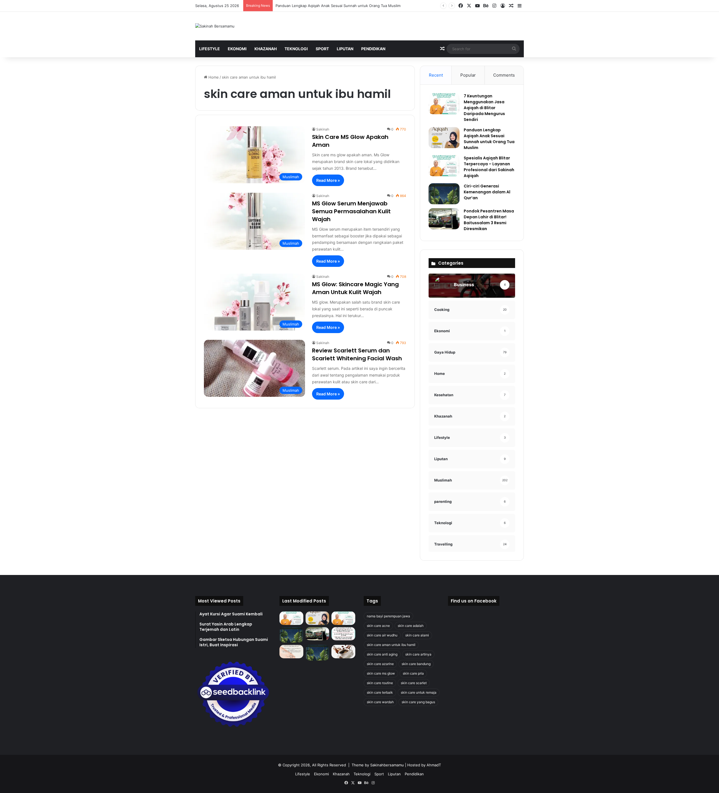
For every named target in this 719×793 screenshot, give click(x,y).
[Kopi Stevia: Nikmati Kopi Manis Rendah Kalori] (343, 651)
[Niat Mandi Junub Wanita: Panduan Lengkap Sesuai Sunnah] (317, 652)
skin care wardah (380, 702)
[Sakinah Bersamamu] (215, 26)
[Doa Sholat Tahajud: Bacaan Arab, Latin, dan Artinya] (343, 634)
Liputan (345, 48)
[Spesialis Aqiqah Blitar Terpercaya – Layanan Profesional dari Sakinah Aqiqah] (444, 165)
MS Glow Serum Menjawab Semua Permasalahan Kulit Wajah (351, 211)
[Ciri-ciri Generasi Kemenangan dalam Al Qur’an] (444, 193)
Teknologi (296, 48)
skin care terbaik (380, 692)
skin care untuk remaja (418, 692)
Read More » (328, 180)
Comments (504, 75)
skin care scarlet (414, 683)
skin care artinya (418, 654)
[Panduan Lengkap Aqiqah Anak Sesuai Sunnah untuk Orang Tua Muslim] (444, 137)
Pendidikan (373, 48)
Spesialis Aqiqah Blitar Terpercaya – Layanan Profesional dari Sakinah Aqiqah (489, 166)
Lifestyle (209, 48)
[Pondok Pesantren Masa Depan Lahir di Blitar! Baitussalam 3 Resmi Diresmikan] (444, 218)
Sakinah (322, 129)
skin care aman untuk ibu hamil (391, 645)
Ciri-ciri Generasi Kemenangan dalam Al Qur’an (487, 192)
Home (213, 77)
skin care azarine (380, 664)
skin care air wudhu (382, 635)
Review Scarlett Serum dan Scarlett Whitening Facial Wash (357, 354)
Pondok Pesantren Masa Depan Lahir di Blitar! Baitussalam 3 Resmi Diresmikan (489, 220)
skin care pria (413, 673)
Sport (322, 48)
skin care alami (417, 635)
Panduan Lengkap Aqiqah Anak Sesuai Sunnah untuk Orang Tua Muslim (338, 5)
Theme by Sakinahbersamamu (378, 765)
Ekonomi (237, 48)
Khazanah (265, 48)
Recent (436, 75)
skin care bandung (416, 664)
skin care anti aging (382, 654)
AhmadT (434, 765)
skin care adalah (411, 626)
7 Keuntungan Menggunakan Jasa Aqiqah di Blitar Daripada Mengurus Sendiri (484, 107)
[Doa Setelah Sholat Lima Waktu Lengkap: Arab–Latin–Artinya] (291, 651)
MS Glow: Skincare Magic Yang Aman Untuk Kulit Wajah (355, 288)
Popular (468, 75)
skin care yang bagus (418, 702)
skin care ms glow (381, 673)
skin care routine (380, 683)
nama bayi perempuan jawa (388, 616)
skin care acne (378, 626)
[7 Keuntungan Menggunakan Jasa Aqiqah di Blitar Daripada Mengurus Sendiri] (444, 103)
